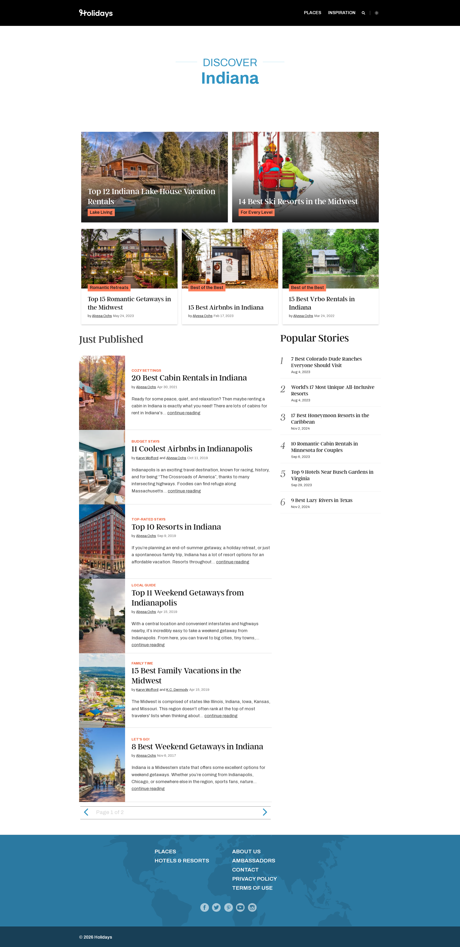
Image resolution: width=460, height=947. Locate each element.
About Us (246, 852)
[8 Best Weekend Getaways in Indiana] (102, 765)
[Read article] (129, 258)
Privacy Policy (254, 879)
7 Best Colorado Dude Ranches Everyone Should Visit (326, 362)
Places (165, 852)
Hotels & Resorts (182, 861)
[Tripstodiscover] (228, 909)
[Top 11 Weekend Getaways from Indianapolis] (102, 616)
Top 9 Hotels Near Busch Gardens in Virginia (332, 475)
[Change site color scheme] (376, 13)
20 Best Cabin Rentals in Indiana (189, 378)
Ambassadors (253, 861)
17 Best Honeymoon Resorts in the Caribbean (330, 418)
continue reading (183, 412)
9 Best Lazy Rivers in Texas (321, 500)
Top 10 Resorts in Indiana (176, 527)
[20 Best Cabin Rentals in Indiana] (102, 393)
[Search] (363, 13)
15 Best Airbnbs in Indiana (226, 307)
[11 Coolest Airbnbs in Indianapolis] (102, 467)
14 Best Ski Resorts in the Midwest (298, 201)
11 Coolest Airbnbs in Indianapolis (192, 449)
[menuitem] (313, 13)
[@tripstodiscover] (216, 909)
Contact (245, 870)
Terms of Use (252, 888)
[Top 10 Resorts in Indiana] (102, 541)
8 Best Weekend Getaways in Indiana (197, 746)
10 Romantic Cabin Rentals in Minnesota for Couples (324, 447)
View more (154, 177)
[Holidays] (240, 909)
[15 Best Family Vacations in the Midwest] (102, 690)
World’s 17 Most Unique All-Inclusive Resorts (332, 390)
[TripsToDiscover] (204, 909)
